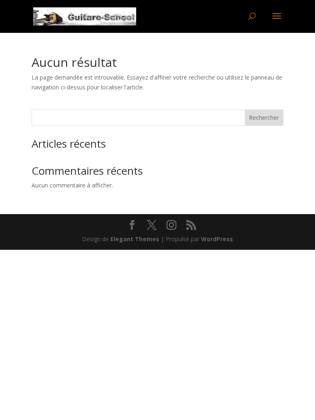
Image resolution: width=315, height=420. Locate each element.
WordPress (217, 239)
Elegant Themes (134, 239)
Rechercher (264, 117)
